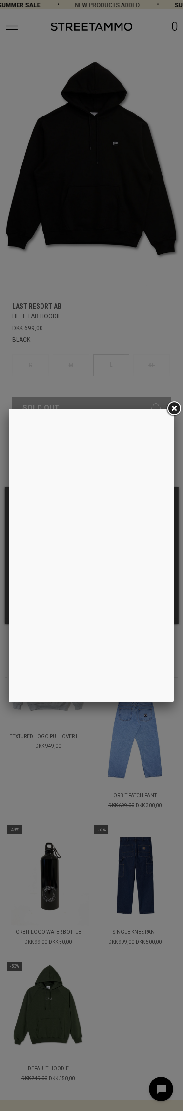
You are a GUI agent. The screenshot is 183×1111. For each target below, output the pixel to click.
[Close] (174, 408)
